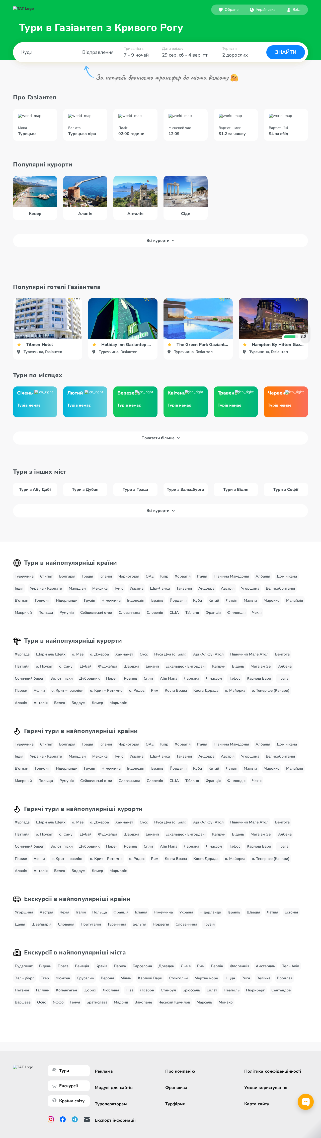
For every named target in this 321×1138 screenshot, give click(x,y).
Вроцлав (284, 978)
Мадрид (121, 1002)
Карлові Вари (259, 678)
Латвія (231, 600)
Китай (213, 600)
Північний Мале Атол (249, 654)
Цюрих (90, 990)
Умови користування (265, 1087)
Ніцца (229, 978)
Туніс (118, 588)
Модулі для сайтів (114, 1087)
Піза (129, 990)
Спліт (148, 678)
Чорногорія (128, 576)
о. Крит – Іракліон (67, 690)
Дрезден (166, 966)
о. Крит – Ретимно (106, 690)
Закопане (143, 1002)
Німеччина (111, 600)
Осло (41, 1002)
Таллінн (42, 990)
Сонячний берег (29, 678)
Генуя (75, 1002)
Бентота (282, 654)
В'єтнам (22, 600)
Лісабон (147, 990)
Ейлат (212, 990)
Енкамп (152, 666)
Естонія (291, 912)
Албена (285, 666)
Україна (136, 588)
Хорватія (183, 576)
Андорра (206, 588)
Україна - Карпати (46, 588)
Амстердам (266, 966)
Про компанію (180, 1071)
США (174, 612)
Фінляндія (236, 612)
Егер (45, 978)
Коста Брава (176, 690)
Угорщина (250, 588)
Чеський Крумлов (174, 1002)
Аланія (21, 702)
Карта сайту (256, 1104)
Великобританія (280, 588)
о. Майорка (235, 690)
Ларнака (191, 678)
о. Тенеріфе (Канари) (270, 690)
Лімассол (214, 678)
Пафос (234, 678)
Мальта (250, 600)
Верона (107, 978)
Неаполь (231, 990)
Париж (21, 690)
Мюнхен (62, 978)
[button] (262, 10)
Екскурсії (68, 1086)
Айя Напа (168, 678)
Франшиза (176, 1087)
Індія (19, 588)
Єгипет (46, 576)
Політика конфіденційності (272, 1071)
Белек (59, 702)
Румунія (66, 612)
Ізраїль (157, 600)
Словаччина (129, 612)
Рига (246, 978)
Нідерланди (66, 600)
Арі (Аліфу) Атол (208, 654)
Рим (154, 690)
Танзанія (184, 588)
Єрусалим (85, 978)
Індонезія (135, 600)
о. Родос (136, 690)
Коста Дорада (205, 690)
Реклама (104, 1071)
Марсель (204, 1002)
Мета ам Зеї (261, 666)
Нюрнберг (255, 990)
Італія (202, 576)
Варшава (23, 1002)
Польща (45, 612)
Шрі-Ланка (160, 588)
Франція (213, 612)
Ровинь (130, 678)
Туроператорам (111, 1104)
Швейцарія (41, 924)
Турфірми (175, 1104)
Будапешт (24, 966)
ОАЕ (150, 576)
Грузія (89, 600)
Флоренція (239, 966)
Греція (87, 576)
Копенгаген (66, 990)
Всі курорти (158, 240)
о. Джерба (99, 654)
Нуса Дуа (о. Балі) (170, 654)
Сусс (144, 654)
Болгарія (67, 576)
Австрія (227, 588)
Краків (101, 966)
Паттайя (22, 666)
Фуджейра (107, 666)
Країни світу (72, 1101)
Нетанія (22, 990)
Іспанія (106, 576)
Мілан (126, 978)
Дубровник (89, 678)
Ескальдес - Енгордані (186, 666)
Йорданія (178, 600)
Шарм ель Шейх (50, 654)
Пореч (111, 678)
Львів (186, 966)
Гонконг (42, 600)
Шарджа (131, 666)
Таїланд (192, 612)
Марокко (272, 600)
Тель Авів (290, 966)
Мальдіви (77, 588)
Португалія (91, 924)
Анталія (41, 702)
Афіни (39, 690)
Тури (64, 1071)
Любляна (111, 990)
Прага (283, 678)
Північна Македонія (231, 576)
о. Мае (78, 654)
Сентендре (281, 990)
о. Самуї (66, 666)
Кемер (97, 702)
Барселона (142, 966)
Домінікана (287, 576)
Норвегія (161, 924)
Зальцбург (24, 978)
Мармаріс (118, 702)
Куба (197, 600)
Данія (20, 924)
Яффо (58, 1002)
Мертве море (206, 978)
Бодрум (78, 702)
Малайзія (294, 600)
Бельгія (139, 924)
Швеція (253, 912)
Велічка (263, 978)
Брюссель (191, 990)
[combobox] (262, 10)
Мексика (100, 588)
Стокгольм (178, 978)
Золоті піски (61, 678)
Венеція (82, 966)
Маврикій (23, 612)
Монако (226, 1002)
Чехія (257, 612)
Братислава (97, 1002)
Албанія (263, 576)
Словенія (155, 612)
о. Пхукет (44, 666)
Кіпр (164, 576)
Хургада (22, 654)
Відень (238, 666)
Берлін (217, 966)
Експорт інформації (115, 1120)
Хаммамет (124, 654)
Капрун (218, 666)
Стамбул (168, 990)
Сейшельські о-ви (96, 612)
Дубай (86, 666)
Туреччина (24, 576)
